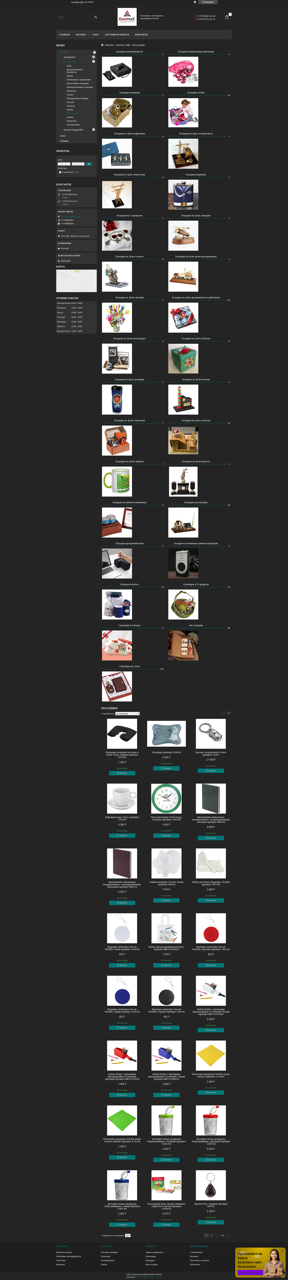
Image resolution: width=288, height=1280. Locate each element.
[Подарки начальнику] (183, 523)
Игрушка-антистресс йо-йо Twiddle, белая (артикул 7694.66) (122, 948)
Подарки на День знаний (130, 297)
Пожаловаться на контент (148, 1277)
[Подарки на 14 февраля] (117, 236)
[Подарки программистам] (117, 564)
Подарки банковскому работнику (196, 51)
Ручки (70, 109)
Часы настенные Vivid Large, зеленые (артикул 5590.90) (166, 818)
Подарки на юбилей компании (130, 502)
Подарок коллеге (129, 584)
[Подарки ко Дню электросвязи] (183, 154)
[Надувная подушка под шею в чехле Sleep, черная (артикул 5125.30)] (122, 734)
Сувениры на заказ (129, 666)
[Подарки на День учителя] (183, 441)
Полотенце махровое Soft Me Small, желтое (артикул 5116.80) (211, 1075)
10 (222, 1235)
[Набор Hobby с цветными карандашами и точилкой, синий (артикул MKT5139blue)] (166, 1056)
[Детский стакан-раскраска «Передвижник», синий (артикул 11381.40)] (122, 1185)
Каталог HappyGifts (73, 129)
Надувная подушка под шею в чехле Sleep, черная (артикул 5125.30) (122, 754)
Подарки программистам (130, 543)
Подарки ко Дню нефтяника (129, 133)
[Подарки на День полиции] (117, 400)
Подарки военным (129, 92)
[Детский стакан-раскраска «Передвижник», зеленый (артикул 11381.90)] (166, 1120)
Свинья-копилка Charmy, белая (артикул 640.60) (166, 883)
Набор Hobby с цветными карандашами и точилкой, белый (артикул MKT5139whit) (210, 1011)
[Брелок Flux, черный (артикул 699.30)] (211, 1185)
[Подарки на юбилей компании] (117, 523)
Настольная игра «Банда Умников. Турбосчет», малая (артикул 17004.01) (166, 1206)
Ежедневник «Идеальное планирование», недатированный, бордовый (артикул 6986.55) (122, 884)
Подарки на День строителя (129, 420)
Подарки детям (196, 92)
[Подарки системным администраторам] (183, 564)
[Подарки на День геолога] (117, 277)
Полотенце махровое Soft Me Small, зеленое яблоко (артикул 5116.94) (122, 1140)
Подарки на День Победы (196, 338)
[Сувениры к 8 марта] (117, 645)
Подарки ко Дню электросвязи (196, 133)
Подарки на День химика (130, 461)
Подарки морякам (196, 174)
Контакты (141, 34)
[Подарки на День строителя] (117, 441)
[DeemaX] (127, 17)
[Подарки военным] (117, 113)
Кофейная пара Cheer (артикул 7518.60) (122, 818)
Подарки (150, 1260)
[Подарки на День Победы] (183, 359)
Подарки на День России (196, 379)
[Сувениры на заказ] (117, 686)
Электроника (73, 124)
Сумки (70, 117)
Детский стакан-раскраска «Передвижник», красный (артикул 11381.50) (211, 1141)
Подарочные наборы (77, 98)
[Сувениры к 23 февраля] (183, 604)
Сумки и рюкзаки (154, 1252)
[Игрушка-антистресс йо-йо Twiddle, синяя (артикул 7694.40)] (122, 991)
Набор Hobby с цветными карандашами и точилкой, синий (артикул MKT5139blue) (166, 1076)
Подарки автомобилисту (129, 51)
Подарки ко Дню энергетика (129, 174)
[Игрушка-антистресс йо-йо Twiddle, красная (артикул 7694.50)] (211, 928)
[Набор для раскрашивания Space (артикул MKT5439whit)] (166, 928)
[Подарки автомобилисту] (117, 72)
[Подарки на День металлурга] (117, 359)
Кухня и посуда (64, 1252)
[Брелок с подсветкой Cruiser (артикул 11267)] (211, 734)
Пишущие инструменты (68, 1256)
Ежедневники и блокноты (75, 70)
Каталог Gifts (123, 45)
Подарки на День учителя (196, 420)
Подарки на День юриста (196, 461)
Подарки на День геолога (130, 256)
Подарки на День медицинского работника (196, 297)
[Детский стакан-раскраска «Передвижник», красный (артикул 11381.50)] (211, 1120)
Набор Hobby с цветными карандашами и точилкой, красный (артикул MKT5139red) (122, 1076)
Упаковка (71, 120)
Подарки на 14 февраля (129, 215)
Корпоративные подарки (80, 87)
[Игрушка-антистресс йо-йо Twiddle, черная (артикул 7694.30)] (166, 991)
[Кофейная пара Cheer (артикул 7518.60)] (122, 799)
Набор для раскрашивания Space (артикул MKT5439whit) (166, 948)
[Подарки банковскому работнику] (183, 72)
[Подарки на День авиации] (183, 236)
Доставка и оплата (117, 34)
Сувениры (151, 1256)
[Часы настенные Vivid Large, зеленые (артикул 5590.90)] (166, 799)
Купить (123, 773)
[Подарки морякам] (183, 195)
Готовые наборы (109, 1252)
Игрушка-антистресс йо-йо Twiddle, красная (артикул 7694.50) (211, 948)
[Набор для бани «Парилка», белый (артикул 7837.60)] (211, 863)
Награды (71, 90)
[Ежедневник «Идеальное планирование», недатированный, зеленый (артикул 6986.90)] (211, 799)
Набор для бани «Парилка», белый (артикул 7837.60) (211, 883)
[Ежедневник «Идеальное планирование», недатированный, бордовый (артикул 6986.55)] (122, 863)
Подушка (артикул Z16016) (166, 752)
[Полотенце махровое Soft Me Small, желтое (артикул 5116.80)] (211, 1056)
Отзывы (64, 141)
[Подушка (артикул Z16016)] (166, 734)
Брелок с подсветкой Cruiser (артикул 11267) (210, 753)
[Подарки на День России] (183, 400)
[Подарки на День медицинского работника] (183, 318)
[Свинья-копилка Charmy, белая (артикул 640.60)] (166, 863)
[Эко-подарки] (183, 645)
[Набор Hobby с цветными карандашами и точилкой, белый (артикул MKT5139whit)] (211, 991)
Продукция (69, 57)
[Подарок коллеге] (117, 604)
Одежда (71, 105)
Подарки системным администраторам (196, 543)
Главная (64, 34)
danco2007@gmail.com (71, 216)
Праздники (72, 113)
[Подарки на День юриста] (183, 482)
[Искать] (95, 17)
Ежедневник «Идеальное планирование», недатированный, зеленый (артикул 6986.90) (211, 819)
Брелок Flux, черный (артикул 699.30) (210, 1205)
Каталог (81, 34)
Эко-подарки (196, 625)
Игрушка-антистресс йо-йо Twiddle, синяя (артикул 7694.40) (122, 1010)
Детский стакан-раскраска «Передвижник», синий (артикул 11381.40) (122, 1206)
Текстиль (61, 1260)
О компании (196, 1252)
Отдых (70, 94)
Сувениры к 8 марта (130, 625)
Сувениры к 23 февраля (196, 584)
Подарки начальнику (196, 502)
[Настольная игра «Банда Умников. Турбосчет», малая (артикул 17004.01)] (166, 1185)
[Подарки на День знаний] (117, 318)
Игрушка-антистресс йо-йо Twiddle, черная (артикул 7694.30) (166, 1010)
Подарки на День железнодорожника (196, 256)
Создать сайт (77, 2)
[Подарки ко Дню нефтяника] (117, 154)
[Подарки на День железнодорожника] (183, 277)
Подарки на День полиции (129, 379)
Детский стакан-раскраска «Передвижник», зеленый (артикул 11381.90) (166, 1141)
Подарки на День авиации (196, 215)
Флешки (60, 1264)
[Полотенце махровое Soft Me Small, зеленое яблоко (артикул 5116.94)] (122, 1120)
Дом (69, 65)
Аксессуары (152, 1264)
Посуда (70, 102)
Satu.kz (159, 1274)
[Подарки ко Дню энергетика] (117, 195)
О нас (95, 34)
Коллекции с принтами (79, 79)
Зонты (70, 75)
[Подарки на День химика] (117, 482)
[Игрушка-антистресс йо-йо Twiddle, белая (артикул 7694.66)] (122, 928)
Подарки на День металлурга (129, 338)
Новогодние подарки (78, 83)
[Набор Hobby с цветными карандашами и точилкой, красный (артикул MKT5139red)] (122, 1056)
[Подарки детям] (183, 113)
